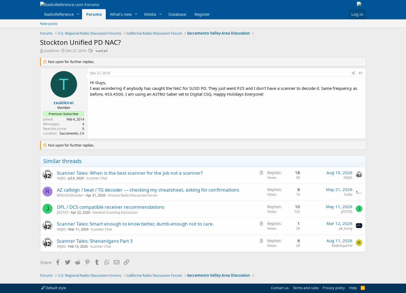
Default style (55, 287)
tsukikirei (51, 50)
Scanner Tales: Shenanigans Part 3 (95, 241)
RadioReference (59, 14)
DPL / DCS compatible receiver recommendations (110, 207)
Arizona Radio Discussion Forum (132, 195)
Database (177, 14)
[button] (78, 14)
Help (353, 287)
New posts (48, 23)
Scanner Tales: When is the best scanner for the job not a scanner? (130, 173)
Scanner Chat (96, 178)
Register (202, 14)
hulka (348, 194)
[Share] (353, 73)
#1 (361, 73)
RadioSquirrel (342, 245)
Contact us (280, 287)
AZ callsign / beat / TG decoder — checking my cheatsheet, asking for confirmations (148, 190)
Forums (94, 14)
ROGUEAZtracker (70, 195)
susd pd (101, 50)
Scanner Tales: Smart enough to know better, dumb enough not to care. (135, 224)
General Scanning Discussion (115, 212)
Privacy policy (334, 287)
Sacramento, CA (71, 133)
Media (150, 14)
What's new (121, 14)
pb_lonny (345, 228)
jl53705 (62, 212)
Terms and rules (306, 287)
